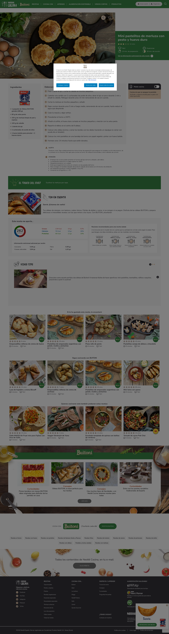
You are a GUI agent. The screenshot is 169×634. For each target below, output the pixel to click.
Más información (92, 80)
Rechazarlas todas (91, 85)
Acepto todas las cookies (106, 85)
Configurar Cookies (63, 85)
